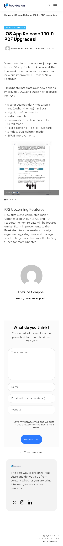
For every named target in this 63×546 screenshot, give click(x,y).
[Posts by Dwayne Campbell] (7, 48)
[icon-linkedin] (29, 502)
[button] (5, 199)
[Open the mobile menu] (55, 6)
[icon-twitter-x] (14, 502)
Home (7, 15)
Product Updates (15, 27)
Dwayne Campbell (23, 48)
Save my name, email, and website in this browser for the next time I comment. (34, 425)
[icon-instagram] (22, 502)
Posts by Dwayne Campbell (30, 298)
